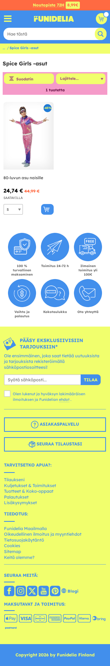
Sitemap (12, 551)
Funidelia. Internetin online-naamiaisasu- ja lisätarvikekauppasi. (54, 19)
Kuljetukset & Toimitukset (30, 485)
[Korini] (101, 18)
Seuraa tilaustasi (58, 444)
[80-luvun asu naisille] (28, 136)
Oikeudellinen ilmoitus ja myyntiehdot (42, 534)
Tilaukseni (14, 479)
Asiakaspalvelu (58, 424)
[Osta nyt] (47, 209)
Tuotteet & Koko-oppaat (28, 491)
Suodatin (24, 79)
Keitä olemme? (19, 557)
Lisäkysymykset (20, 502)
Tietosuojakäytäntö (24, 540)
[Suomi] (9, 591)
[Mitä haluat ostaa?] (8, 19)
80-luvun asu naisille (23, 177)
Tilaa (90, 379)
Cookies (12, 545)
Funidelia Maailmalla (25, 528)
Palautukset (16, 497)
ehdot (64, 399)
